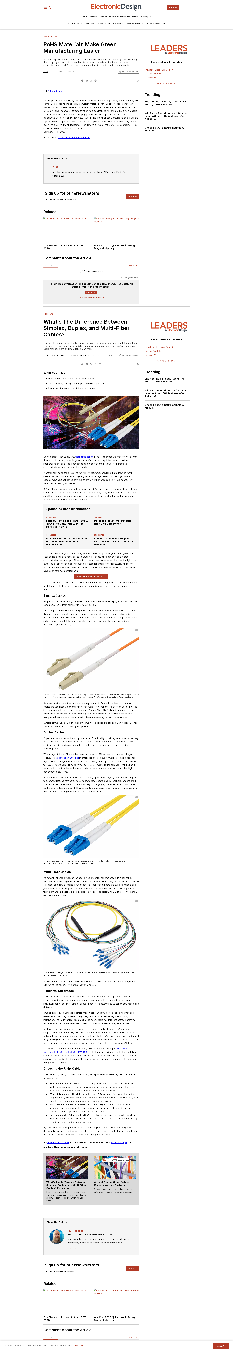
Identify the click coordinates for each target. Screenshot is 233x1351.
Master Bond (152, 74)
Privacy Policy (79, 1345)
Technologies (75, 24)
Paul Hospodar (50, 355)
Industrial (48, 314)
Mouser (149, 77)
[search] (50, 7)
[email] (100, 80)
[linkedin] (87, 80)
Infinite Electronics (80, 355)
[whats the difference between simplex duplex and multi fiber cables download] (67, 1191)
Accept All (221, 1346)
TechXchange (119, 1166)
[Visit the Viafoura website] (132, 278)
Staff (45, 71)
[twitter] (91, 80)
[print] (138, 80)
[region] (91, 271)
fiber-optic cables (84, 456)
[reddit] (95, 80)
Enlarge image (55, 91)
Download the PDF (58, 1166)
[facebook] (82, 80)
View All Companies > (167, 83)
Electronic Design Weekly (110, 24)
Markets (90, 24)
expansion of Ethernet (67, 767)
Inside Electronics (156, 24)
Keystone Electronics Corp (158, 70)
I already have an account (91, 297)
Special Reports (135, 24)
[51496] (115, 1191)
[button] (45, 7)
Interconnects (50, 37)
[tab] (50, 266)
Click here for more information (74, 137)
